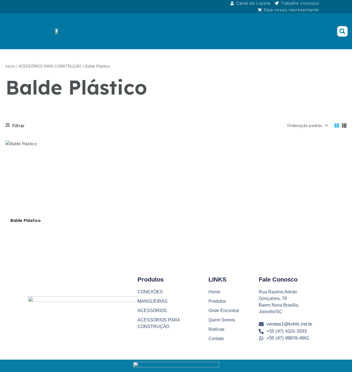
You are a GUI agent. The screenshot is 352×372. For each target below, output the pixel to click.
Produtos (217, 301)
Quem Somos (221, 320)
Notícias (216, 329)
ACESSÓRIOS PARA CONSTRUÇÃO (50, 66)
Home (214, 292)
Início (10, 66)
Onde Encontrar (223, 310)
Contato (216, 338)
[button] (342, 31)
